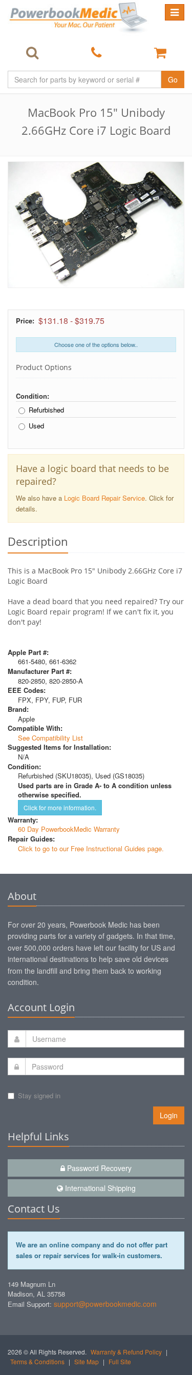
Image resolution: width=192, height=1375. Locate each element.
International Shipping (99, 1188)
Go (173, 79)
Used (36, 425)
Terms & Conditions (37, 1361)
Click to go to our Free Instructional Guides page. (91, 848)
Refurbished (46, 410)
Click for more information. (60, 807)
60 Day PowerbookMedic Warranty (69, 829)
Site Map (86, 1361)
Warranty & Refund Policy (126, 1351)
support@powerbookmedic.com (105, 1304)
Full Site (120, 1361)
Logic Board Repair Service (104, 498)
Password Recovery (98, 1168)
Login (169, 1115)
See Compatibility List (50, 738)
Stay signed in (39, 1095)
